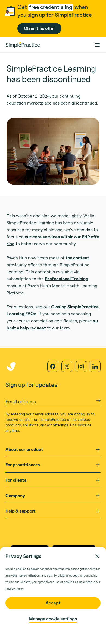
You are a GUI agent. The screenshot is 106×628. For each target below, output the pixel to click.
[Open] (98, 449)
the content (77, 258)
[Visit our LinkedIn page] (95, 366)
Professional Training (66, 278)
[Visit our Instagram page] (81, 366)
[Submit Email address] (98, 400)
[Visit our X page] (66, 366)
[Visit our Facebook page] (52, 366)
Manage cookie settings (53, 618)
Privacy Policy (14, 589)
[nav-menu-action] (97, 45)
